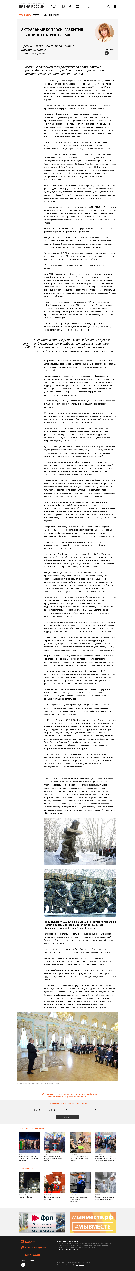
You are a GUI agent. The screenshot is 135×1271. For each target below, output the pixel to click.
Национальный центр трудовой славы (77, 1094)
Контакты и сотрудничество (36, 1248)
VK (107, 53)
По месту (77, 6)
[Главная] (31, 5)
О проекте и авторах (32, 1254)
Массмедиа (51, 1094)
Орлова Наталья (54, 1097)
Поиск (88, 7)
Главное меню (115, 6)
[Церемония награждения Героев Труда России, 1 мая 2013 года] (67, 1046)
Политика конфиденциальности (68, 1249)
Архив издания (30, 1241)
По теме (71, 6)
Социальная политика (75, 1097)
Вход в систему (80, 1265)
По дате (64, 6)
